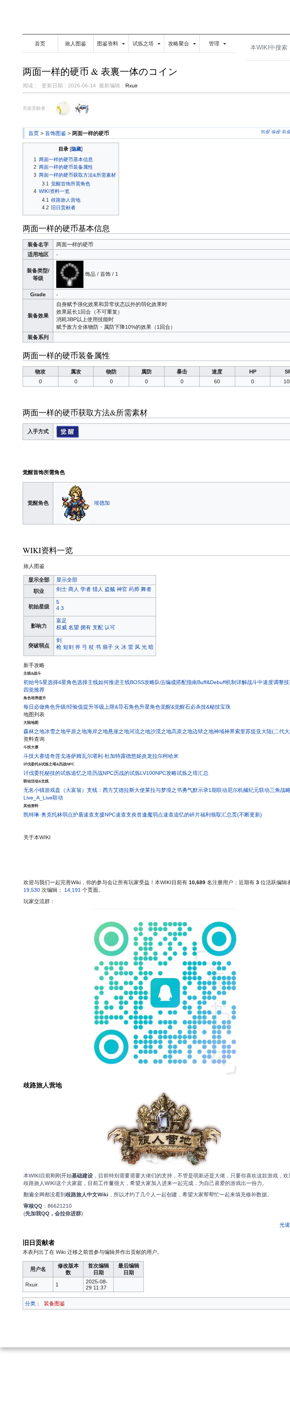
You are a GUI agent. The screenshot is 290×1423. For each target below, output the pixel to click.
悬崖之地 (118, 731)
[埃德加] (75, 502)
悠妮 (136, 756)
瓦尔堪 (89, 756)
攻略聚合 (179, 43)
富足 (61, 620)
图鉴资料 (108, 43)
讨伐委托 (34, 773)
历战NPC (103, 773)
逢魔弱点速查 (158, 815)
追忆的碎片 (187, 815)
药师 (134, 589)
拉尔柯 (160, 756)
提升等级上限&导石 (106, 707)
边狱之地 (203, 731)
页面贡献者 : (35, 108)
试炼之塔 (144, 43)
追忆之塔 (81, 773)
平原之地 (76, 731)
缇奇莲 (52, 756)
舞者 (146, 589)
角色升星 (139, 707)
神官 (122, 589)
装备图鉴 (54, 1303)
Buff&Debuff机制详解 (222, 682)
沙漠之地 (160, 731)
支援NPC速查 (110, 815)
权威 (61, 627)
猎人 (98, 589)
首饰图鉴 (55, 133)
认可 (110, 627)
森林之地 (34, 731)
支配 (98, 627)
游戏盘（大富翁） (66, 790)
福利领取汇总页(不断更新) (231, 815)
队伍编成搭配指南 (176, 682)
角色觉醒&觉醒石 (170, 707)
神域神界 (224, 731)
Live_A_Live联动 (43, 798)
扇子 (107, 647)
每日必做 (34, 707)
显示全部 (66, 580)
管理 (215, 43)
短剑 (68, 647)
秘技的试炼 (58, 773)
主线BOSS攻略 (137, 682)
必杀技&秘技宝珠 (210, 707)
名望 (73, 627)
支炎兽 (134, 815)
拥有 (85, 627)
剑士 (61, 589)
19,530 (31, 890)
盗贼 (110, 589)
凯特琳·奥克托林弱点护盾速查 (58, 815)
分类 (30, 1303)
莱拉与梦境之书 (163, 790)
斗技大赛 (34, 756)
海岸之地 (97, 731)
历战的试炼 (127, 773)
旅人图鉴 (75, 43)
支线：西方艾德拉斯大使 (116, 790)
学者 (85, 589)
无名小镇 (34, 790)
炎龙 (147, 756)
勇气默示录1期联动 (204, 790)
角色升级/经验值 (64, 707)
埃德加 (102, 502)
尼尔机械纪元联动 (248, 790)
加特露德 (120, 756)
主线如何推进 (103, 682)
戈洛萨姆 (71, 756)
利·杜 (103, 756)
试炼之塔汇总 (192, 773)
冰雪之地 (55, 731)
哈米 (173, 756)
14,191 (72, 890)
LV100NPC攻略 (158, 773)
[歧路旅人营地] (164, 1131)
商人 (73, 589)
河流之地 (139, 731)
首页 (40, 43)
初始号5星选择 (40, 682)
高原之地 (182, 731)
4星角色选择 (73, 682)
